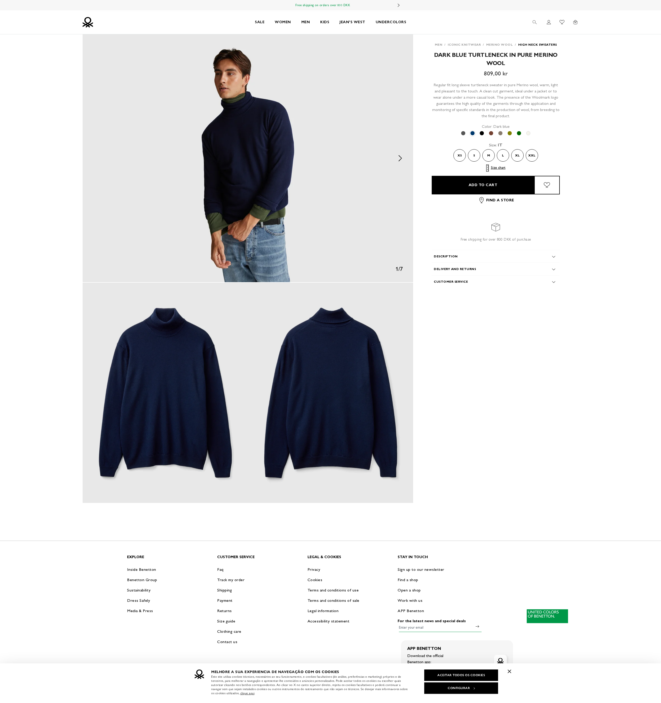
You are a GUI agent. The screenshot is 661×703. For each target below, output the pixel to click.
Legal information (323, 610)
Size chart (498, 168)
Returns (224, 610)
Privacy (314, 569)
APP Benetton (411, 610)
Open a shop (409, 590)
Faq (220, 569)
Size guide (226, 621)
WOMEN (283, 22)
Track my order (231, 579)
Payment (225, 600)
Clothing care (229, 631)
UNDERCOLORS (391, 22)
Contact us (227, 641)
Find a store (500, 200)
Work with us (410, 600)
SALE (259, 22)
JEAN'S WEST (352, 22)
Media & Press (140, 610)
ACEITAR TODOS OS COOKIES (461, 675)
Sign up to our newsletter (421, 569)
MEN (305, 22)
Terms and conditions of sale (333, 600)
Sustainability (139, 590)
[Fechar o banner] (509, 671)
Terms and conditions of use (333, 590)
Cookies (315, 579)
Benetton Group (142, 579)
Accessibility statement (329, 621)
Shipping (224, 590)
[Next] (399, 5)
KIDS (324, 22)
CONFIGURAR (459, 688)
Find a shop (408, 579)
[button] (248, 158)
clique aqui (247, 693)
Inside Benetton (141, 569)
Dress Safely (138, 600)
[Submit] (477, 626)
